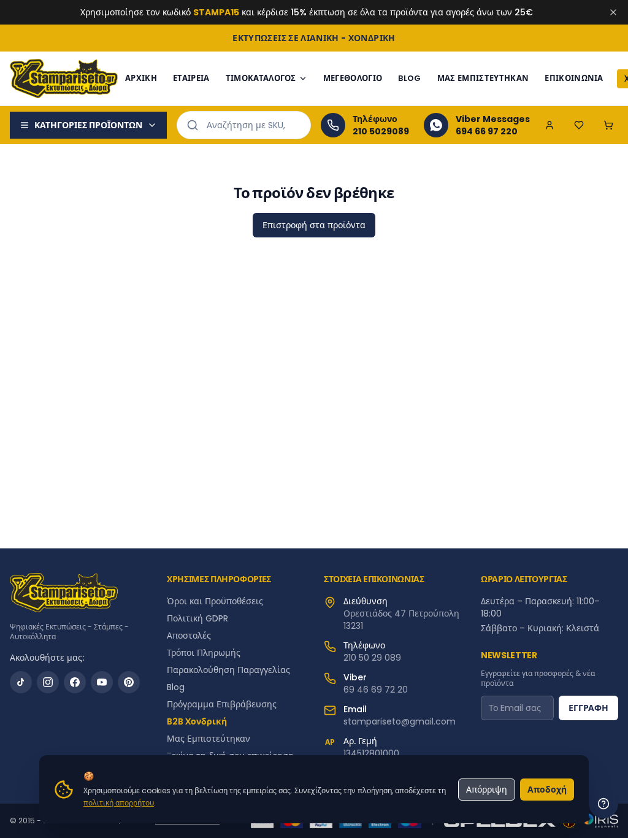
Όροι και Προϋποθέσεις (215, 601)
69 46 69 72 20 (375, 689)
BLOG (409, 78)
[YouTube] (102, 682)
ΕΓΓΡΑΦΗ (588, 708)
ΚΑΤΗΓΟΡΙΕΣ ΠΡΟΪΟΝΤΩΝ (88, 125)
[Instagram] (48, 682)
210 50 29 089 (372, 658)
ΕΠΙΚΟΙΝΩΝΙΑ (574, 78)
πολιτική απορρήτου (118, 803)
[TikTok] (21, 682)
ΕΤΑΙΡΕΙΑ (191, 78)
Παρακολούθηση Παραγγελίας (228, 670)
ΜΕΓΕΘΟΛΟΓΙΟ (353, 78)
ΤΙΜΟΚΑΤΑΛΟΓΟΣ (261, 78)
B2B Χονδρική (197, 721)
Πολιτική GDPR (197, 618)
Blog (176, 687)
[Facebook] (75, 682)
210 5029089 (381, 131)
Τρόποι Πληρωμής (203, 653)
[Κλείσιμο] (613, 12)
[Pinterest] (129, 682)
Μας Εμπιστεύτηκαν (483, 78)
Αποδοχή (547, 789)
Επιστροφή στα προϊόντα (314, 225)
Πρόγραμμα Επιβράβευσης (222, 704)
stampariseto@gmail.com (399, 721)
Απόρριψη (486, 789)
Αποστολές (189, 635)
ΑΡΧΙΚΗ (141, 78)
